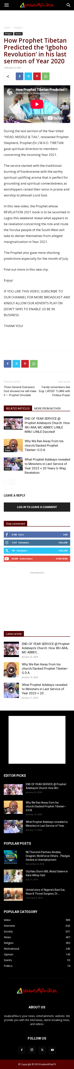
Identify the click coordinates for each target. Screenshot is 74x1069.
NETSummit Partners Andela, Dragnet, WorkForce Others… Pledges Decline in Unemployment (48, 856)
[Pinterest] (37, 76)
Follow (63, 542)
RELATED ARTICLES (18, 408)
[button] (6, 5)
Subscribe (62, 558)
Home (7, 27)
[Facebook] (19, 76)
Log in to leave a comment (37, 507)
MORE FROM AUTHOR (47, 408)
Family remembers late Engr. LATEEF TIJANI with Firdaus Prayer (54, 391)
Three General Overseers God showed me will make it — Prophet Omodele (20, 391)
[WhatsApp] (46, 76)
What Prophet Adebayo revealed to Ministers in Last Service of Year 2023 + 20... (44, 689)
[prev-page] (6, 482)
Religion (18, 27)
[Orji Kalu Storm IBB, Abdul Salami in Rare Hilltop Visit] (13, 876)
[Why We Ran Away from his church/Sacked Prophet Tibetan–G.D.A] (13, 445)
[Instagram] (32, 1050)
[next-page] (12, 482)
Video (7, 428)
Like (65, 534)
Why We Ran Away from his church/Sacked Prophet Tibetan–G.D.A (44, 445)
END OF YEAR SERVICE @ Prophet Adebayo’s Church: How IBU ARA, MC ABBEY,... (45, 648)
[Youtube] (52, 1050)
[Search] (68, 5)
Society (18, 33)
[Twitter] (28, 76)
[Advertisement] (37, 17)
